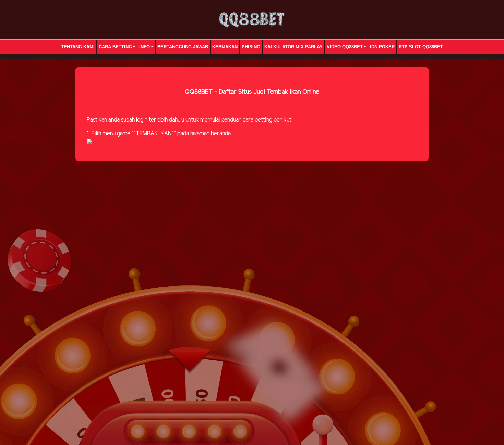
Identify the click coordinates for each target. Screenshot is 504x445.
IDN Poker (382, 46)
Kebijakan (225, 46)
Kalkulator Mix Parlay (293, 46)
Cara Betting (115, 46)
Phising (251, 46)
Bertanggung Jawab (182, 46)
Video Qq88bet (345, 46)
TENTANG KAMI (78, 46)
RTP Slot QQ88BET (421, 46)
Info (144, 46)
